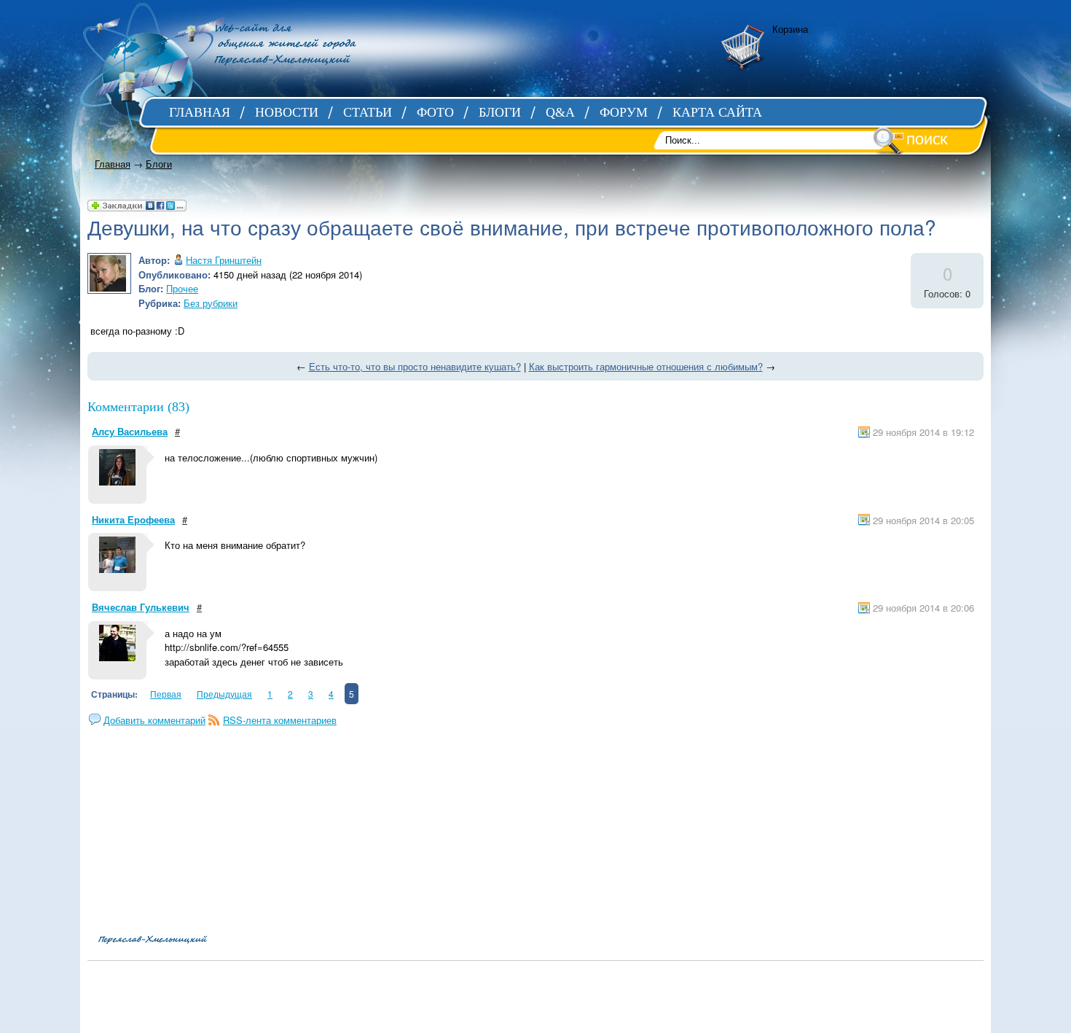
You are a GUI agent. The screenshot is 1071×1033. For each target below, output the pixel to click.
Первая (165, 693)
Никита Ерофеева (133, 519)
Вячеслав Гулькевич (140, 607)
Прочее (182, 288)
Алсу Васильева (130, 431)
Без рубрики (211, 303)
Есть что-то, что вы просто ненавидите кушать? (415, 366)
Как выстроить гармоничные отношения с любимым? (646, 366)
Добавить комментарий (154, 720)
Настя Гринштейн (224, 260)
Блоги (159, 164)
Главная (112, 164)
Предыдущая (224, 693)
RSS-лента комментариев (280, 720)
